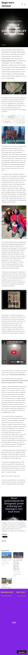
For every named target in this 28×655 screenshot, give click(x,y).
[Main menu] (25, 4)
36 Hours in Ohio (7, 558)
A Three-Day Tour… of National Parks (6, 586)
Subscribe (22, 652)
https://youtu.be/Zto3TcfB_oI (18, 374)
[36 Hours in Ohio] (7, 555)
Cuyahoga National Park (9, 61)
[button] (10, 303)
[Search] (22, 4)
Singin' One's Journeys (8, 4)
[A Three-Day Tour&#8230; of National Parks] (7, 581)
